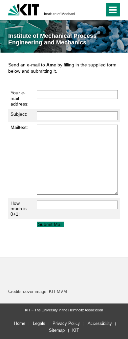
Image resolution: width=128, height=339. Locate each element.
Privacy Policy (66, 323)
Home (19, 323)
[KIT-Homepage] (23, 9)
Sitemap (57, 330)
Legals (39, 323)
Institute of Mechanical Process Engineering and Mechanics (62, 14)
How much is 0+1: (19, 209)
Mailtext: (19, 127)
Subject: (19, 114)
